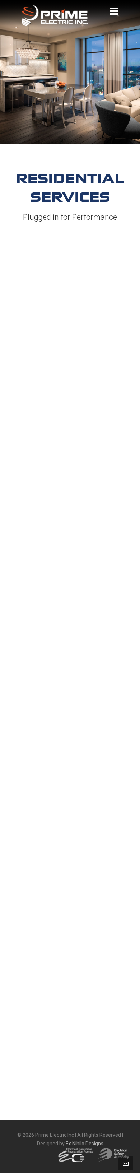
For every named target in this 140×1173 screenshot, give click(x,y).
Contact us (20, 862)
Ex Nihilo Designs (84, 1143)
